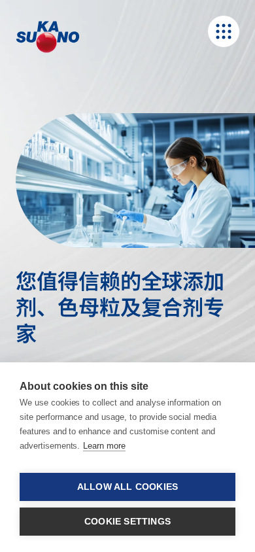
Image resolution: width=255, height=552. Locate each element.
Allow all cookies (127, 487)
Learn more (104, 446)
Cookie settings (127, 521)
